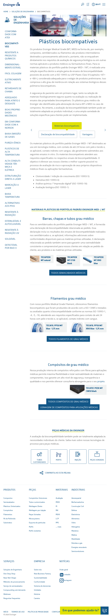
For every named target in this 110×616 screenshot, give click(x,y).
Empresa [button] (39, 561)
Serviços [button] (8, 561)
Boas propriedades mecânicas (12, 112)
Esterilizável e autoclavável (13, 222)
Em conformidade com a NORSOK (13, 124)
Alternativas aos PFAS (12, 204)
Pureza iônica (13, 142)
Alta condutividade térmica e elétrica (13, 165)
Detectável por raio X (11, 246)
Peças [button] (32, 490)
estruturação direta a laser (13, 177)
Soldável (10, 238)
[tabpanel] (68, 166)
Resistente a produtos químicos (11, 55)
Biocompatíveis (12, 45)
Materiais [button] (62, 490)
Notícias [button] (64, 561)
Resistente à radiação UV (12, 231)
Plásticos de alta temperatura (12, 151)
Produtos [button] (9, 490)
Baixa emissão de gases (13, 135)
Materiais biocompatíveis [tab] (66, 125)
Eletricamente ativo (13, 81)
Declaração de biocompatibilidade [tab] (58, 134)
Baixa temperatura (12, 195)
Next (105, 130)
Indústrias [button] (78, 490)
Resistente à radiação (11, 213)
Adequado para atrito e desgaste (12, 100)
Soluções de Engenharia (23, 12)
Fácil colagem (13, 73)
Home (5, 12)
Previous (31, 130)
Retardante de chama (13, 90)
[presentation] (68, 125)
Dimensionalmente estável (13, 66)
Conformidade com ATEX (11, 34)
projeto (101, 381)
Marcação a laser (12, 186)
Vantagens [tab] (87, 134)
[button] (104, 4)
